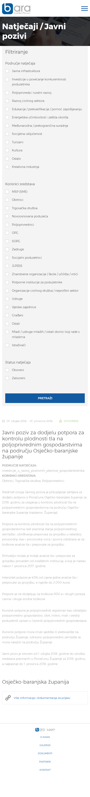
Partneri (45, 761)
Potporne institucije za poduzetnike (37, 282)
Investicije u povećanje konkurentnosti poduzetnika (39, 81)
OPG (15, 233)
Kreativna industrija (25, 167)
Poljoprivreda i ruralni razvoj (31, 93)
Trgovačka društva (24, 208)
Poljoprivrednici (23, 225)
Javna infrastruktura (26, 71)
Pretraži (45, 398)
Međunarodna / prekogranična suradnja (40, 126)
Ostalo (16, 159)
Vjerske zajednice (24, 307)
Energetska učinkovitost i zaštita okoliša (40, 117)
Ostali (16, 324)
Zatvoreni (18, 378)
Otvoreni (18, 370)
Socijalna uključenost (27, 134)
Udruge (17, 299)
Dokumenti (45, 753)
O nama (45, 737)
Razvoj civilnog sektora (28, 101)
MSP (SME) (19, 192)
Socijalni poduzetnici (27, 258)
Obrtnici (17, 200)
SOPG (16, 241)
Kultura (17, 150)
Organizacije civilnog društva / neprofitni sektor (45, 291)
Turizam (17, 142)
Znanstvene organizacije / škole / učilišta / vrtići (45, 274)
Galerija (45, 745)
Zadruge (18, 249)
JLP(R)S (17, 266)
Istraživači (19, 345)
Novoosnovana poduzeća (30, 216)
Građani (17, 315)
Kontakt (45, 769)
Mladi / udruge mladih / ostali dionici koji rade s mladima (46, 334)
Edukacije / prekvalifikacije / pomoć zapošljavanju (47, 109)
